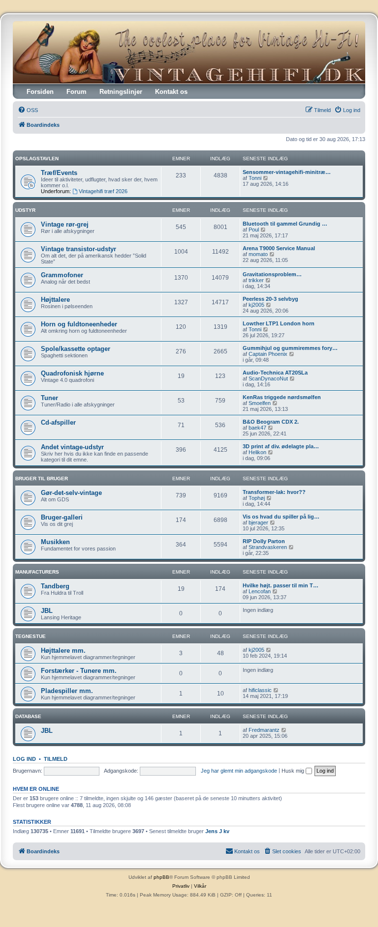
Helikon (257, 452)
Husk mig (294, 771)
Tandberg (55, 586)
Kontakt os (171, 91)
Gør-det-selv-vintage (71, 492)
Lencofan (260, 591)
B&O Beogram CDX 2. (271, 422)
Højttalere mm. (63, 650)
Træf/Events (59, 172)
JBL (47, 610)
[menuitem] (28, 110)
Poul (254, 229)
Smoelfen (260, 403)
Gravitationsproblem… (272, 274)
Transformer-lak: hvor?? (274, 492)
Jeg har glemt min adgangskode (239, 771)
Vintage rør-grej (65, 224)
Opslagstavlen (37, 158)
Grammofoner (62, 275)
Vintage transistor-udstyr (78, 249)
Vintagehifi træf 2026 (103, 191)
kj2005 (256, 305)
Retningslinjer (120, 91)
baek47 (257, 428)
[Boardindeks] (189, 52)
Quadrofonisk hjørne (72, 373)
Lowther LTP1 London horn (279, 323)
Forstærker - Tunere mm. (79, 670)
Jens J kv (217, 831)
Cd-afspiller (58, 422)
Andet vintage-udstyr (72, 447)
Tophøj (257, 498)
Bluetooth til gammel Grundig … (285, 224)
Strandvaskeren (268, 547)
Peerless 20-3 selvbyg (270, 299)
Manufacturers (37, 572)
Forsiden (40, 91)
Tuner (49, 398)
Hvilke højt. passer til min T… (280, 585)
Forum (76, 91)
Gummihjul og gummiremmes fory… (290, 348)
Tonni (255, 178)
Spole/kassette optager (75, 348)
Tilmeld (55, 759)
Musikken (55, 542)
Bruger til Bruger (41, 478)
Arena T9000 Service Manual (279, 248)
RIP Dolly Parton (264, 541)
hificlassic (260, 690)
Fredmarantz (264, 730)
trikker (256, 280)
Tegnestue (30, 636)
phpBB (161, 877)
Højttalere (55, 299)
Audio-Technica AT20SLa (275, 373)
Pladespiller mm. (67, 691)
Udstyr (25, 210)
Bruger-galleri (62, 517)
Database (28, 716)
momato (258, 254)
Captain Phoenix (268, 354)
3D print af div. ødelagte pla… (281, 446)
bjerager (258, 522)
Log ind (24, 759)
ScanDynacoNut (268, 378)
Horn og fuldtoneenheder (79, 324)
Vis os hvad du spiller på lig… (281, 517)
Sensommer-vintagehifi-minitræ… (287, 172)
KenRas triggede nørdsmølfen (282, 397)
